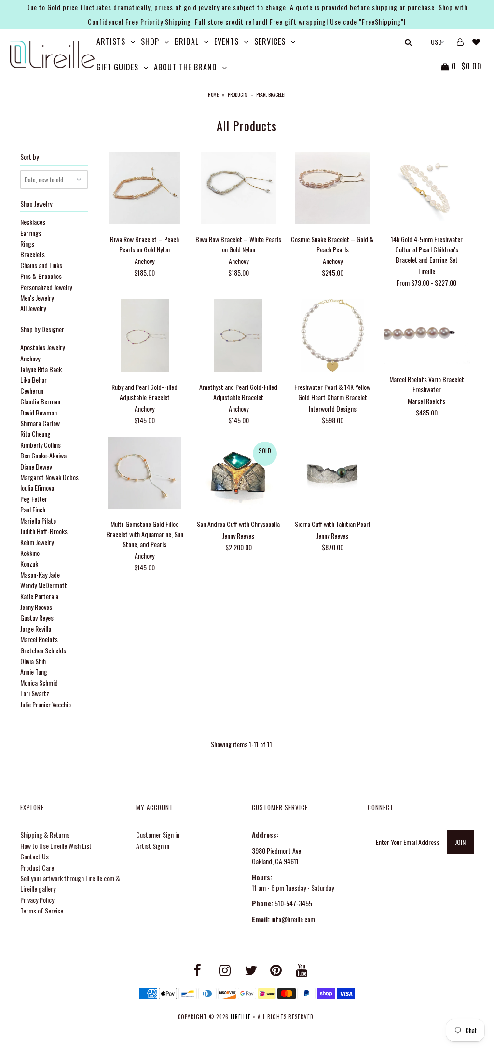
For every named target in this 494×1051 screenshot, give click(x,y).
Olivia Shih (33, 661)
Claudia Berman (40, 401)
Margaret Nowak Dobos (49, 477)
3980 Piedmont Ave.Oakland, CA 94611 (277, 855)
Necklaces (32, 222)
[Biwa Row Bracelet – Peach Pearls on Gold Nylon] (144, 189)
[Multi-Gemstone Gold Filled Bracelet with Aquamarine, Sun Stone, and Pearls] (144, 474)
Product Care (37, 867)
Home (213, 94)
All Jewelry (33, 308)
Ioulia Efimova (37, 488)
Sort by (29, 157)
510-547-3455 (293, 903)
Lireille (241, 1017)
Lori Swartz (34, 693)
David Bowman (38, 412)
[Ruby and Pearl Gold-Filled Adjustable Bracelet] (144, 336)
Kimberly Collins (40, 445)
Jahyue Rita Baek (41, 369)
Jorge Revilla (35, 628)
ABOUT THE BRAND (185, 67)
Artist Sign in (152, 846)
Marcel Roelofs (39, 639)
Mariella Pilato (38, 520)
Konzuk (29, 563)
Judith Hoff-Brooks (44, 531)
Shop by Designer (42, 329)
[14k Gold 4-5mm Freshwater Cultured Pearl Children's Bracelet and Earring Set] (427, 189)
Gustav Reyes (37, 617)
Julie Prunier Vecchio (45, 704)
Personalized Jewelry (46, 287)
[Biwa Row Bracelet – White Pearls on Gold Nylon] (238, 189)
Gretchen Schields (43, 650)
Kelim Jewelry (37, 542)
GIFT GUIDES (117, 67)
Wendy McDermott (43, 585)
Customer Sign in (157, 835)
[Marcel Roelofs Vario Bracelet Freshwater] (427, 332)
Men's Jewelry (37, 297)
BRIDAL (187, 41)
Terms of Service (41, 910)
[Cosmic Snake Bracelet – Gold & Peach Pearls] (332, 189)
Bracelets (32, 254)
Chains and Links (41, 265)
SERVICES (270, 41)
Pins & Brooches (41, 276)
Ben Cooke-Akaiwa (43, 455)
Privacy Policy (37, 900)
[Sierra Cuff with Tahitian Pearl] (332, 474)
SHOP (150, 41)
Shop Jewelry (36, 203)
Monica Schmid (39, 683)
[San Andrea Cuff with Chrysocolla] (238, 474)
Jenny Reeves (36, 607)
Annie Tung (33, 671)
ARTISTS (110, 41)
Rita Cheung (35, 434)
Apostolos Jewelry (42, 347)
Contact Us (34, 856)
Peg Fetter (33, 499)
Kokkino (30, 553)
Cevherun (31, 391)
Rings (27, 243)
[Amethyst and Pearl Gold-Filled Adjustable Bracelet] (238, 336)
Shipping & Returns (44, 835)
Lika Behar (33, 379)
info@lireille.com (293, 919)
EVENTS (226, 41)
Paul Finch (32, 509)
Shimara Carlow (40, 423)
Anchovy (30, 358)
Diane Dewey (36, 466)
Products (237, 94)
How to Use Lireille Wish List (56, 846)
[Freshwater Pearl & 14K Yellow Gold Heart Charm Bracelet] (332, 336)
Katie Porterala (39, 596)
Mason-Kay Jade (40, 574)
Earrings (30, 233)
